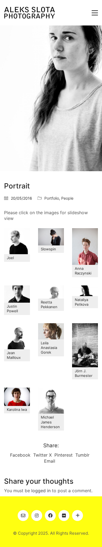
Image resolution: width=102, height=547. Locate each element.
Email (49, 461)
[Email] (23, 515)
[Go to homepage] (29, 13)
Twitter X (42, 455)
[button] (95, 13)
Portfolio (51, 198)
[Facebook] (50, 515)
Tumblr (82, 455)
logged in (41, 490)
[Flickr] (63, 515)
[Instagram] (36, 515)
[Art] (77, 515)
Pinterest (63, 455)
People (67, 198)
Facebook (20, 455)
